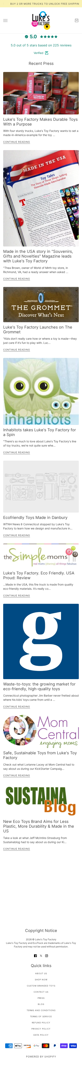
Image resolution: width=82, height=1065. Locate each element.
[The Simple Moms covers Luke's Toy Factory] (41, 556)
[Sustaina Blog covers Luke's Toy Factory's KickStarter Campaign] (41, 800)
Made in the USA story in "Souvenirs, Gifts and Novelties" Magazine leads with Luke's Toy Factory (38, 256)
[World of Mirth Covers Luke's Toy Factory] (41, 198)
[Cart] (76, 20)
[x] (41, 955)
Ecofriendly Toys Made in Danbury (35, 517)
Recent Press (41, 63)
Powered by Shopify (41, 1056)
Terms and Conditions (41, 1010)
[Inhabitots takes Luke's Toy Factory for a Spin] (41, 391)
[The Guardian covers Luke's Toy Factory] (41, 641)
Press (41, 998)
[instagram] (47, 955)
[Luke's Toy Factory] (41, 20)
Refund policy (41, 1022)
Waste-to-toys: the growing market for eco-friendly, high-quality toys (39, 686)
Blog (41, 1004)
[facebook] (35, 955)
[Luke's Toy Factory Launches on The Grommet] (41, 304)
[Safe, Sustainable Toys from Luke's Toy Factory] (41, 731)
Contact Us (41, 992)
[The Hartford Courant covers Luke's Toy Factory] (41, 93)
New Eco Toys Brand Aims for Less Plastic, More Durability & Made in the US (38, 826)
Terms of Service (41, 1016)
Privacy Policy (41, 1029)
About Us (41, 973)
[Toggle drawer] (5, 20)
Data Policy (41, 1035)
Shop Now (41, 979)
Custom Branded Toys (41, 985)
